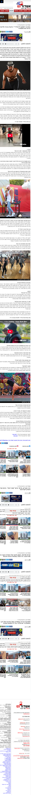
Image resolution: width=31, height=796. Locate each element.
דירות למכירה (8, 792)
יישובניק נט (9, 757)
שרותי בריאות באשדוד (7, 766)
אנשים (6, 717)
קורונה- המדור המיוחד (7, 741)
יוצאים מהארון (7, 705)
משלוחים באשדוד (7, 759)
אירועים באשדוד (8, 766)
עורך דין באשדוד (8, 780)
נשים (10, 744)
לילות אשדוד (4, 723)
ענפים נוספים (8, 715)
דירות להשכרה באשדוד (6, 762)
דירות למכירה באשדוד (7, 761)
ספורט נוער (3, 715)
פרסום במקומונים (8, 758)
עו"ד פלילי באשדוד (7, 779)
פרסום (9, 783)
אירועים (9, 723)
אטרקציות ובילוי (4, 737)
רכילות (16, 10)
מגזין (10, 716)
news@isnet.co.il (26, 736)
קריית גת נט (9, 781)
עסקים (2, 10)
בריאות (9, 737)
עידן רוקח (9, 788)
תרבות (11, 10)
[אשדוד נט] (21, 709)
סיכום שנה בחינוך (4, 720)
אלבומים (9, 722)
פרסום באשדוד (8, 773)
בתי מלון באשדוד (8, 756)
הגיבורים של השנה (7, 719)
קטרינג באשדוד (8, 787)
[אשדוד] (22, 9)
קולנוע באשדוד (27, 12)
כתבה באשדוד (8, 776)
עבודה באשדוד (8, 775)
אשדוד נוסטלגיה (7, 732)
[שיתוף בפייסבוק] (10, 32)
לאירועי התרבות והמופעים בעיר (16, 12)
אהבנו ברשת (5, 744)
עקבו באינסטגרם (13, 446)
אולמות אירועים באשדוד (6, 777)
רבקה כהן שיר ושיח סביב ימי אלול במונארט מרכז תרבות (18, 575)
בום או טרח (5, 705)
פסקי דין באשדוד (8, 739)
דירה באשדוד (8, 778)
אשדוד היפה (8, 725)
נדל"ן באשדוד (8, 748)
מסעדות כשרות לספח (7, 793)
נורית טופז (9, 791)
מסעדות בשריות (8, 709)
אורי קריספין (20, 732)
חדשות (25, 10)
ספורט (20, 10)
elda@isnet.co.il (26, 730)
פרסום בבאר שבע (7, 764)
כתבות (10, 717)
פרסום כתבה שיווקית (7, 774)
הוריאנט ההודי (8, 790)
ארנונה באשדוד (8, 769)
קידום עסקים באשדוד (7, 755)
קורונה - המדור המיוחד (6, 740)
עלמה (10, 785)
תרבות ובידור (21, 25)
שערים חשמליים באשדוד (6, 771)
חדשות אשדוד (8, 706)
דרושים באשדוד (8, 767)
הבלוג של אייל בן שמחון (6, 731)
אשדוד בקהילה (7, 724)
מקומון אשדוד (8, 758)
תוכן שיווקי (9, 735)
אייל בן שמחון (8, 751)
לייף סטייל (8, 736)
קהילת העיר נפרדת (3, 725)
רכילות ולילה (8, 704)
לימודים (4, 735)
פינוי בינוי (9, 787)
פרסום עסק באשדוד (7, 749)
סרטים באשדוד (8, 747)
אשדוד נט (27, 25)
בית (29, 10)
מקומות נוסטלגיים (7, 733)
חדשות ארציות (8, 707)
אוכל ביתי (9, 710)
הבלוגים (9, 730)
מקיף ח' (9, 786)
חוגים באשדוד (5, 12)
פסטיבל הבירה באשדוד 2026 (23, 642)
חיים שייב (9, 789)
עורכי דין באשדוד (8, 770)
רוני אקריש (26, 501)
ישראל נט (9, 750)
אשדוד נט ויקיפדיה (7, 773)
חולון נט (9, 782)
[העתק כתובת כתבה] (3, 32)
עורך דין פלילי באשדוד (7, 780)
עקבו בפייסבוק (25, 446)
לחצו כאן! (14, 434)
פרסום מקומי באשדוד (7, 754)
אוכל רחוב (4, 712)
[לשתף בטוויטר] (7, 32)
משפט (9, 738)
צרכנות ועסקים (7, 734)
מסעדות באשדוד (8, 760)
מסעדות (9, 708)
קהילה (7, 10)
